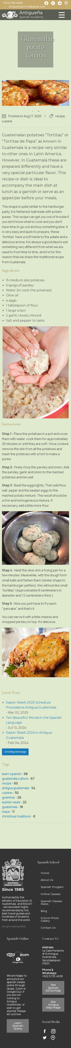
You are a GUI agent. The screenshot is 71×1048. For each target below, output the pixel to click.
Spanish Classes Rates (51, 902)
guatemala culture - (16, 778)
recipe (60, 116)
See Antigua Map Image (53, 1004)
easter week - (12, 802)
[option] (35, 93)
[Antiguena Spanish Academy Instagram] (53, 1031)
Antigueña (31, 14)
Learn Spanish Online (17, 1025)
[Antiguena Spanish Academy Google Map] (66, 3)
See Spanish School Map (53, 987)
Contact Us (48, 927)
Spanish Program (52, 886)
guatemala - (11, 807)
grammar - (10, 797)
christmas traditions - (17, 816)
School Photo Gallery (50, 919)
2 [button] (38, 109)
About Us (47, 879)
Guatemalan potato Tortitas (37, 46)
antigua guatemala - (16, 788)
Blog (44, 910)
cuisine (7, 121)
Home (45, 873)
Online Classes (50, 894)
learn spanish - (13, 774)
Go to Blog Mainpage (15, 751)
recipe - (8, 783)
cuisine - (8, 793)
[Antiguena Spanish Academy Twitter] (44, 1037)
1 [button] (33, 109)
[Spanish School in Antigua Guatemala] (10, 14)
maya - (7, 811)
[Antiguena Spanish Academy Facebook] (44, 1031)
